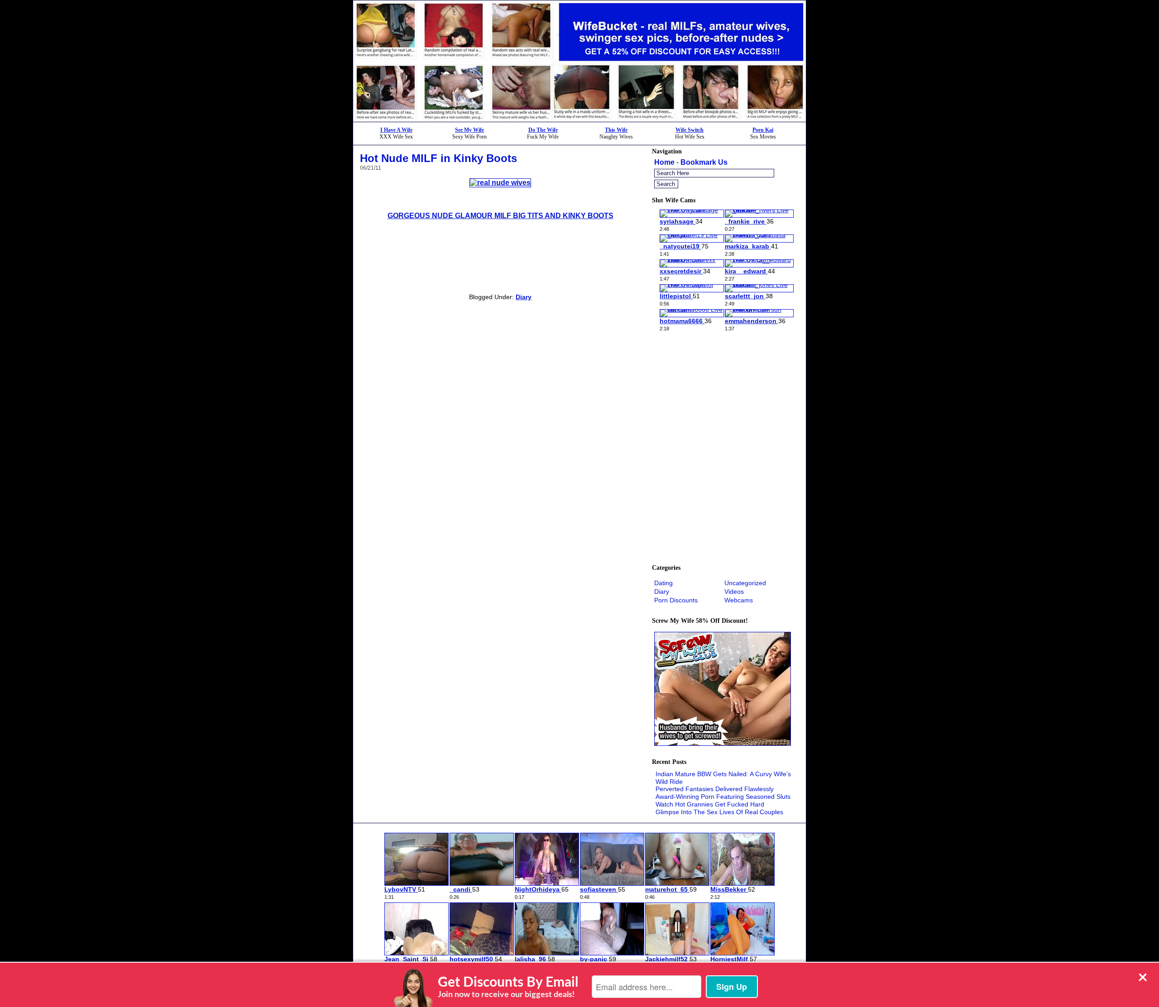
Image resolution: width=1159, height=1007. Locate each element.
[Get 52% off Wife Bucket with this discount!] (579, 119)
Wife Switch (689, 130)
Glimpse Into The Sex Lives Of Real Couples (719, 812)
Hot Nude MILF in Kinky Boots (438, 158)
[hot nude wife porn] (500, 182)
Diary (524, 297)
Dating (663, 583)
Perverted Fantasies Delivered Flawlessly (715, 788)
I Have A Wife (396, 130)
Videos (734, 591)
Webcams (738, 600)
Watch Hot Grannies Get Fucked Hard (710, 804)
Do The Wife (543, 130)
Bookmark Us (704, 162)
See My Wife (469, 130)
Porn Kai (762, 130)
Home (664, 162)
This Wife (616, 130)
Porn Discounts (676, 600)
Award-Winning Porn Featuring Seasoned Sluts (723, 796)
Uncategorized (745, 583)
